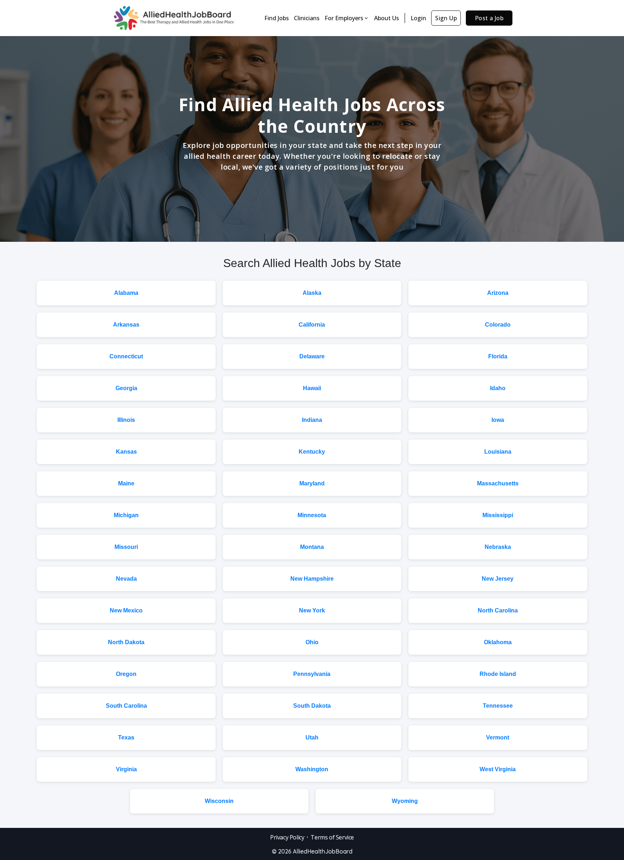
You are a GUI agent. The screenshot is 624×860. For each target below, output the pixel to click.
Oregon (126, 674)
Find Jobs (276, 18)
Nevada (126, 579)
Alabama (126, 293)
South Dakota (312, 706)
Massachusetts (498, 483)
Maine (126, 483)
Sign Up (446, 18)
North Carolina (498, 610)
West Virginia (498, 769)
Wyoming (405, 801)
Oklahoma (498, 642)
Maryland (312, 483)
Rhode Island (498, 674)
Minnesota (312, 515)
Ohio (312, 642)
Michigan (126, 515)
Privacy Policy (287, 837)
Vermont (497, 737)
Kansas (126, 452)
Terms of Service (332, 837)
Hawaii (312, 388)
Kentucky (312, 452)
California (312, 325)
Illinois (126, 420)
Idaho (498, 388)
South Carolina (126, 706)
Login (418, 18)
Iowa (497, 420)
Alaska (312, 293)
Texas (126, 737)
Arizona (497, 293)
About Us (386, 18)
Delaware (312, 356)
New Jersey (498, 579)
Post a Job (489, 18)
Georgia (126, 388)
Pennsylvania (311, 674)
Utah (312, 737)
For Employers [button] (344, 18)
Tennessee (498, 706)
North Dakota (126, 642)
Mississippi (497, 515)
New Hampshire (312, 579)
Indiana (312, 420)
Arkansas (126, 325)
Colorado (498, 325)
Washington (311, 769)
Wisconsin (219, 801)
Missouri (126, 547)
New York (312, 610)
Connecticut (126, 356)
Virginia (126, 769)
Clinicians (307, 18)
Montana (312, 547)
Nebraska (498, 547)
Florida (497, 356)
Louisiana (497, 452)
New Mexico (126, 610)
